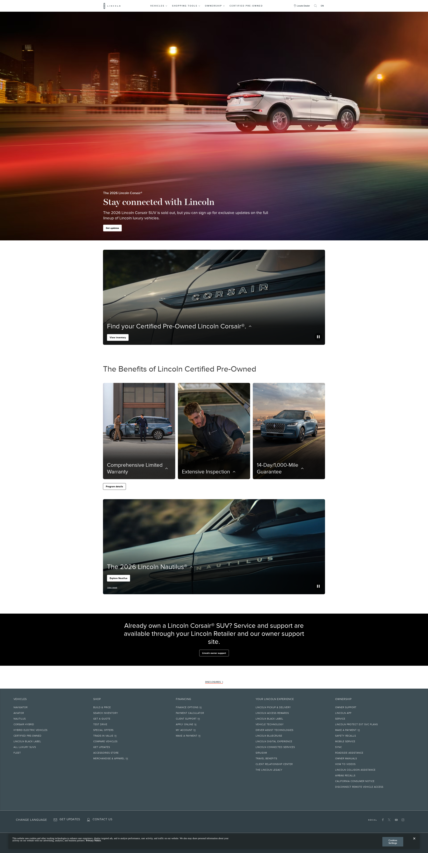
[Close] (414, 841)
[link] (133, 708)
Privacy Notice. (93, 840)
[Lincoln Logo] (112, 6)
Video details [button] (112, 588)
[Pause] (318, 336)
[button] (159, 6)
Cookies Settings (393, 841)
